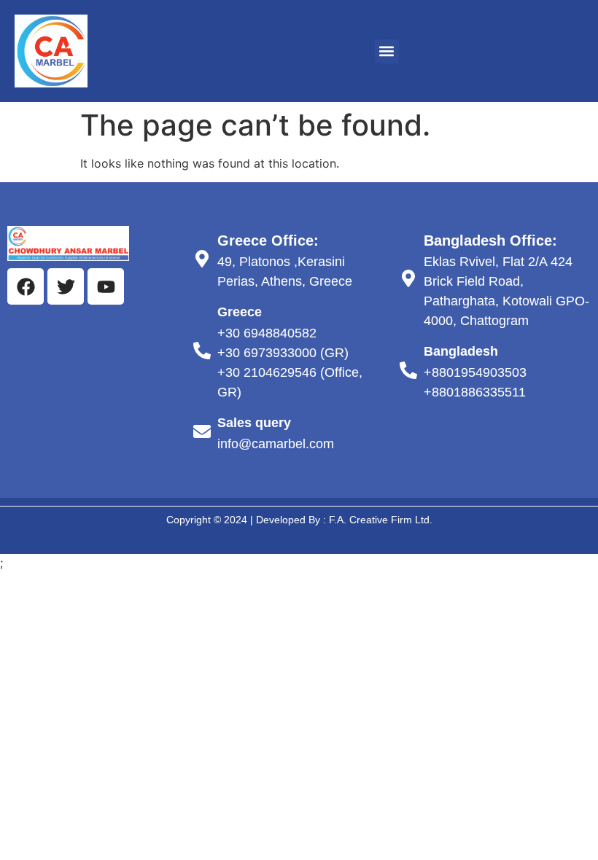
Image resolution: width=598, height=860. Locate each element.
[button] (387, 51)
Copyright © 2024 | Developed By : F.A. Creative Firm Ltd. (299, 519)
